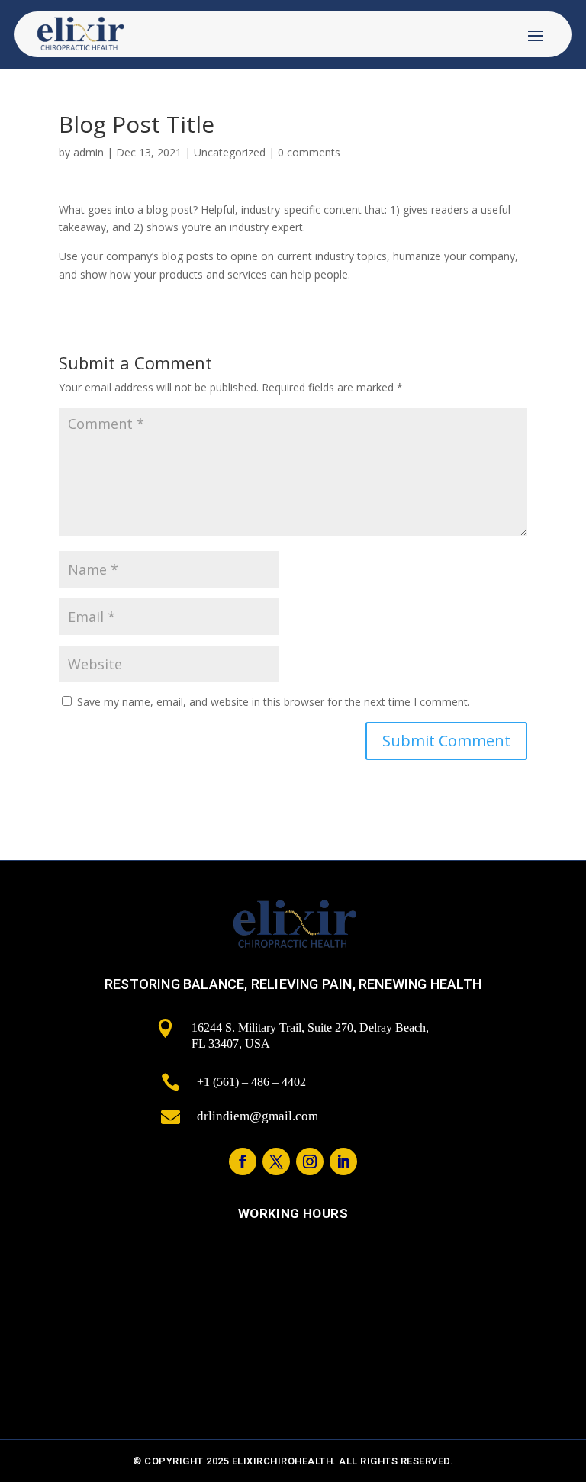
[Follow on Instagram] (310, 1161)
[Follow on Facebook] (242, 1161)
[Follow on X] (276, 1161)
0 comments (309, 152)
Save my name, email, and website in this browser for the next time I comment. (273, 701)
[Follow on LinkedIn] (343, 1161)
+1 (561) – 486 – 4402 (251, 1081)
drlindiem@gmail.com (257, 1116)
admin (88, 152)
